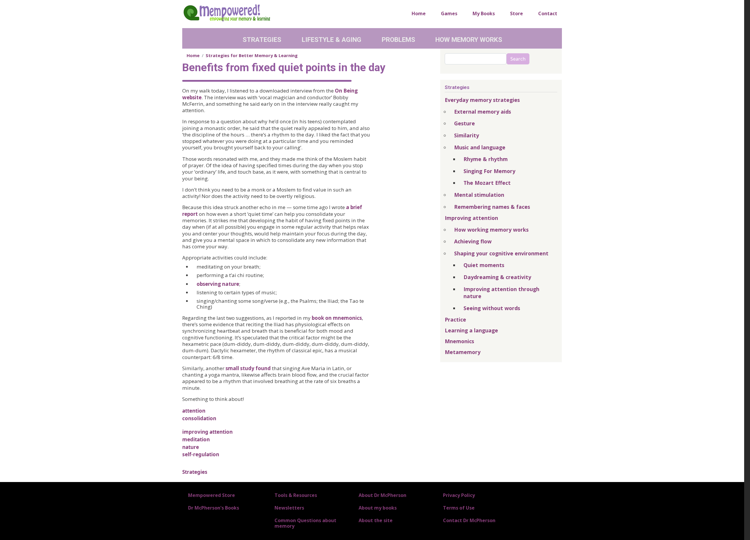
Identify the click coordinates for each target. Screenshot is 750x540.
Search (518, 59)
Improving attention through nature (501, 293)
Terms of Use (459, 508)
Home (419, 13)
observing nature (218, 284)
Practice (455, 319)
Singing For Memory (489, 171)
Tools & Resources (296, 495)
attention (193, 410)
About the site (376, 520)
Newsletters (289, 508)
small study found (248, 368)
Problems (398, 39)
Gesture (464, 123)
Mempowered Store (211, 495)
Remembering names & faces (492, 206)
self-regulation (200, 454)
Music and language (479, 147)
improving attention (207, 431)
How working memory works (491, 229)
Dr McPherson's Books (213, 508)
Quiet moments (483, 265)
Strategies (262, 39)
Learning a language (471, 330)
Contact (547, 13)
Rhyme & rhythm (485, 159)
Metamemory (462, 352)
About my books (378, 508)
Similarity (466, 135)
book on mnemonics (337, 318)
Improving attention (471, 217)
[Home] (226, 12)
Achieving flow (473, 241)
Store (516, 13)
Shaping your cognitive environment (501, 253)
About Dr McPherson (382, 495)
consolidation (199, 418)
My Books (484, 13)
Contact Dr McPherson (469, 520)
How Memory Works (468, 39)
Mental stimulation (479, 194)
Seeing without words (491, 308)
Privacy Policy (459, 495)
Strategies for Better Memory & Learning (252, 55)
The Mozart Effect (487, 182)
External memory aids (482, 111)
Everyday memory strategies (482, 99)
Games (449, 13)
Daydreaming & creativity (497, 277)
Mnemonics (459, 341)
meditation (196, 439)
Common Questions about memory (305, 523)
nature (190, 447)
